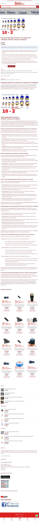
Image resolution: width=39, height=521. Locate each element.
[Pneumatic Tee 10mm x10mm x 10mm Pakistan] (7, 341)
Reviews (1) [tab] (18, 79)
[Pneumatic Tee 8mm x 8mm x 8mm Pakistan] (19, 319)
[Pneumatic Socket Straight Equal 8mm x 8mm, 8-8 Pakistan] (19, 341)
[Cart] (37, 3)
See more (2, 453)
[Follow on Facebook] (2, 456)
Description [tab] (3, 79)
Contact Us (3, 468)
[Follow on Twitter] (5, 456)
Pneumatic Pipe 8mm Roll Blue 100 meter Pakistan (19, 371)
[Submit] (37, 7)
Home (3, 9)
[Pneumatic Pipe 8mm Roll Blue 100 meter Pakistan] (19, 363)
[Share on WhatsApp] (2, 76)
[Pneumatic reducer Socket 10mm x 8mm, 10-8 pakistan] (7, 363)
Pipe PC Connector (5, 72)
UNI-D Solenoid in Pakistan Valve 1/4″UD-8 (32, 350)
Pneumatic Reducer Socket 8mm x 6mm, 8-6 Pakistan (6, 305)
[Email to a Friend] (7, 76)
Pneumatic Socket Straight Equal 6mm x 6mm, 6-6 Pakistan (19, 306)
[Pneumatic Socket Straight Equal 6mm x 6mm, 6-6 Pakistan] (19, 297)
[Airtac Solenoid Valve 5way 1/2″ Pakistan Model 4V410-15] (32, 319)
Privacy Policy (3, 469)
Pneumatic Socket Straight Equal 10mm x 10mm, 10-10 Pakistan (7, 328)
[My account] (35, 3)
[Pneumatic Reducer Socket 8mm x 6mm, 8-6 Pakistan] (7, 297)
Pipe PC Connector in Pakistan (12, 72)
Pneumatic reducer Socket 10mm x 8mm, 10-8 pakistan (6, 372)
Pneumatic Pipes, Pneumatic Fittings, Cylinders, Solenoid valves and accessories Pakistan (21, 10)
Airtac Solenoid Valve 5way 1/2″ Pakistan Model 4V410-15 (32, 328)
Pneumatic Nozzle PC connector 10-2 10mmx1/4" (24, 72)
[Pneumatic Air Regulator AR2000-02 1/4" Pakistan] (32, 297)
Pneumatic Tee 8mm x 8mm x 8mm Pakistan (19, 328)
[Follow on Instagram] (3, 456)
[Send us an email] (7, 456)
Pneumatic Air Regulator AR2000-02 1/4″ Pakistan (32, 306)
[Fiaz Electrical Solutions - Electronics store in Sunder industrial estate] (19, 3)
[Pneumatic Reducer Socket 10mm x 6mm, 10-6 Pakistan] (32, 363)
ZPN (31, 70)
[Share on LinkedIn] (9, 76)
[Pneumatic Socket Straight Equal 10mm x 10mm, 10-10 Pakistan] (7, 319)
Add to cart (11, 66)
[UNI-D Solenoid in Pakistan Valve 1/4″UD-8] (32, 341)
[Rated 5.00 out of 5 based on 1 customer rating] (19, 42)
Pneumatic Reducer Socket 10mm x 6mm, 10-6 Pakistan (32, 372)
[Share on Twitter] (5, 76)
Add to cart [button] (7, 310)
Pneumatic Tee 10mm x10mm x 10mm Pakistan (7, 350)
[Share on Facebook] (3, 76)
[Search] (5, 3)
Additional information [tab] (10, 79)
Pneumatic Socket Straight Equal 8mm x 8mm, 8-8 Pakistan (19, 350)
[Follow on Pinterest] (9, 456)
